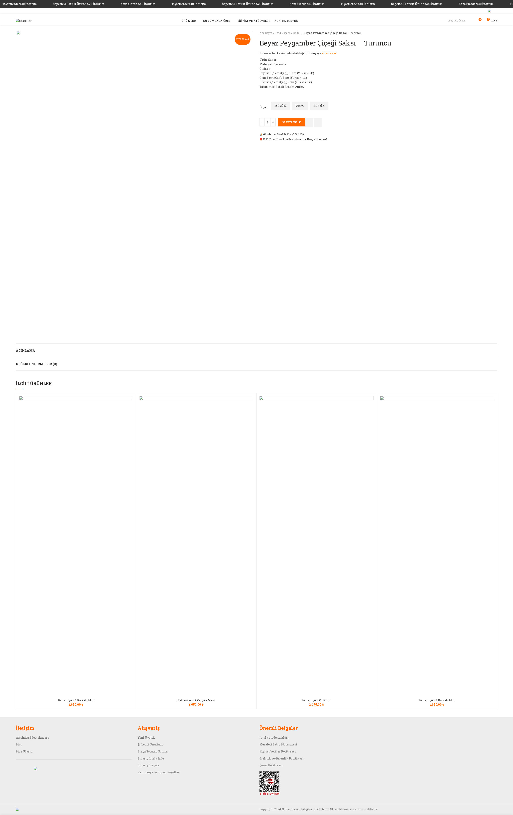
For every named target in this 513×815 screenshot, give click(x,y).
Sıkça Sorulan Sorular (153, 751)
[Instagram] (484, 10)
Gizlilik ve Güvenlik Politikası (282, 758)
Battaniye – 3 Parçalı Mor (76, 700)
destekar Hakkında (455, 10)
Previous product (487, 33)
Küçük (280, 106)
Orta (300, 106)
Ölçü (263, 107)
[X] (489, 11)
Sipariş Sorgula (149, 765)
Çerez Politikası (271, 765)
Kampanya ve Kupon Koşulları (159, 772)
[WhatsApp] (494, 10)
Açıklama (25, 350)
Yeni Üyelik (146, 737)
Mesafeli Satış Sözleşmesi (278, 744)
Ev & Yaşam (282, 33)
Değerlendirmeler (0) (36, 364)
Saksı (296, 33)
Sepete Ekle (291, 122)
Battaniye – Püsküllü (316, 700)
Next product (495, 33)
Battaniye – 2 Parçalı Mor (437, 700)
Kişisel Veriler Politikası (278, 751)
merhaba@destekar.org (32, 737)
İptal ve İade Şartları (274, 737)
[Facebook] (474, 10)
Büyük (319, 106)
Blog (19, 744)
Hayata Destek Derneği (119, 10)
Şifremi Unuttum (150, 744)
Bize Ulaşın (24, 751)
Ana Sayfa (266, 33)
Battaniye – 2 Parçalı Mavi (196, 700)
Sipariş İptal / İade (151, 758)
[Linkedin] (479, 10)
